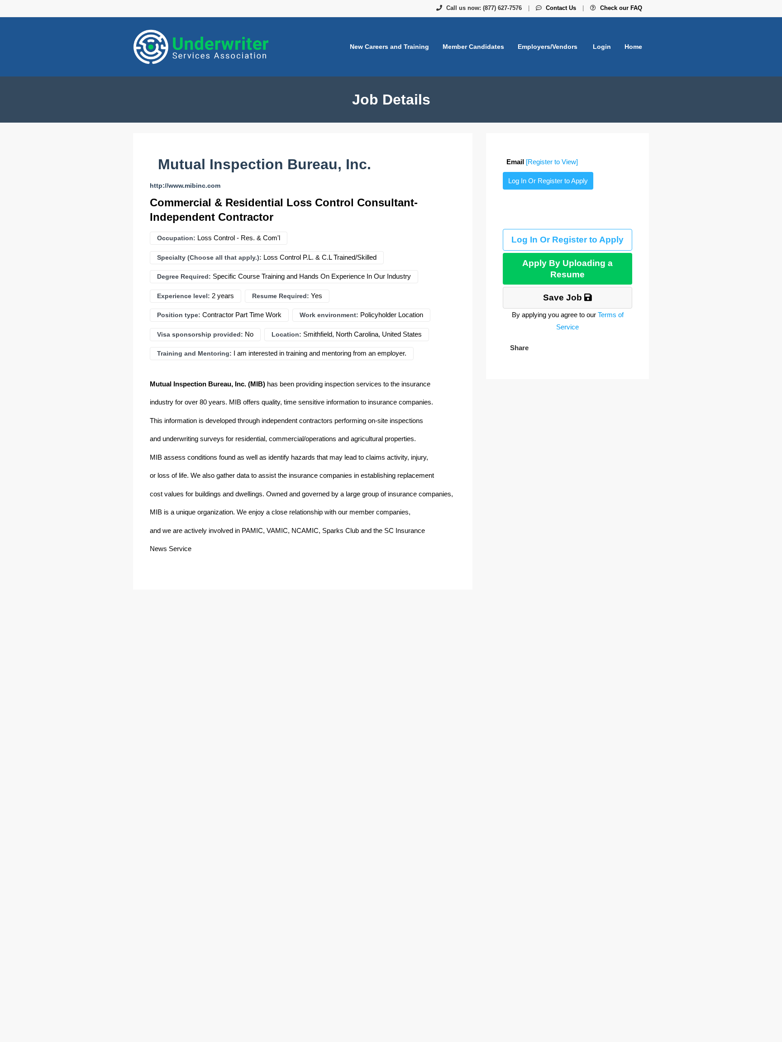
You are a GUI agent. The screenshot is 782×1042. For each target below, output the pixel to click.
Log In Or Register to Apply (548, 181)
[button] (518, 348)
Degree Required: (184, 276)
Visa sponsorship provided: (200, 334)
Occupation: (176, 238)
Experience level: (183, 296)
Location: (286, 334)
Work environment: (329, 315)
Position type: (178, 315)
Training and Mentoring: (194, 353)
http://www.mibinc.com (185, 185)
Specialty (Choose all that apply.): (209, 257)
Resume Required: (280, 296)
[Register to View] (552, 162)
